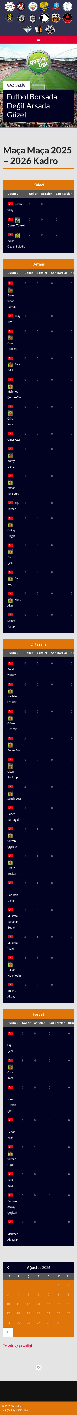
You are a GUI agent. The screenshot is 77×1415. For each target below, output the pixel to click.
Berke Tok (13, 750)
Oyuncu (12, 193)
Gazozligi (16, 85)
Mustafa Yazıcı (12, 945)
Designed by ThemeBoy (15, 1410)
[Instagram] (39, 1367)
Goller (33, 193)
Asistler (46, 193)
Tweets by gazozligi (17, 1345)
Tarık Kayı (10, 1183)
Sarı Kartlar (64, 193)
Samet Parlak (11, 623)
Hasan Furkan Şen (11, 1105)
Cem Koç (13, 581)
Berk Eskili (13, 367)
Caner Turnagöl (13, 816)
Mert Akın (14, 602)
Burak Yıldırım (11, 672)
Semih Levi (14, 798)
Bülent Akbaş (11, 993)
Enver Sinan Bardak (11, 301)
